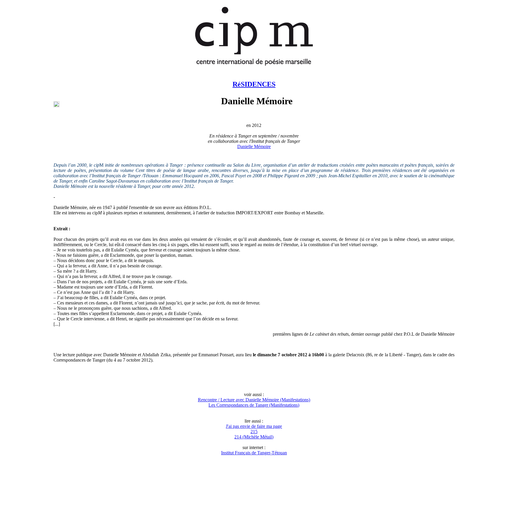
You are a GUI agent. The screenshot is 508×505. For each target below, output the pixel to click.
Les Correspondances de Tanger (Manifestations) (253, 405)
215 (254, 431)
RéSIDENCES (254, 84)
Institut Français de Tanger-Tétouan (254, 452)
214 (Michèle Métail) (253, 436)
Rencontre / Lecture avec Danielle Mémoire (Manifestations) (254, 399)
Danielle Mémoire (254, 146)
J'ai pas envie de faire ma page (254, 426)
